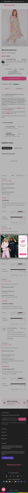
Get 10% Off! (23, 254)
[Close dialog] (26, 236)
